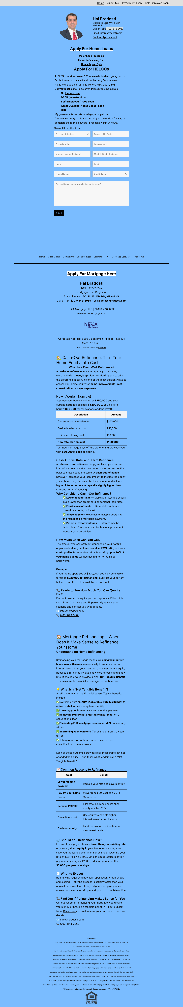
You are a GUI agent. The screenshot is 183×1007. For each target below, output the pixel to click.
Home (100, 2)
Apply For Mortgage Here (91, 273)
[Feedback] (107, 256)
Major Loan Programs (91, 55)
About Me (113, 2)
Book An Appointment (105, 37)
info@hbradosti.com (111, 32)
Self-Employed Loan (157, 2)
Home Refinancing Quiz (91, 60)
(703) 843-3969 (114, 28)
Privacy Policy (113, 989)
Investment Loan (132, 2)
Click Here (102, 347)
